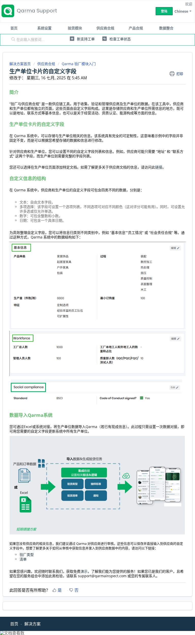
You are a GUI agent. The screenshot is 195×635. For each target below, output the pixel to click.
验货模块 (75, 28)
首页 (14, 28)
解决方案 (32, 624)
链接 (158, 167)
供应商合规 (105, 28)
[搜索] (12, 40)
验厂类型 (27, 554)
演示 (84, 571)
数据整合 (166, 28)
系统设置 (44, 28)
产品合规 (136, 28)
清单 (23, 559)
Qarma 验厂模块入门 (79, 63)
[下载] (88, 321)
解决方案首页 (20, 63)
